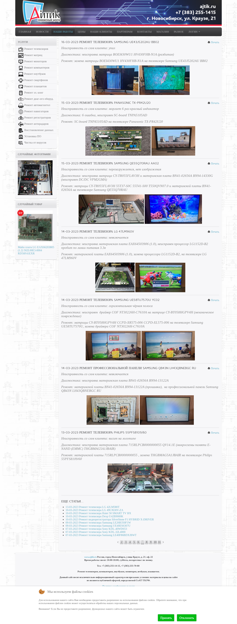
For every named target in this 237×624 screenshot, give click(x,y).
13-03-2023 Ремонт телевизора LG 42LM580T (93, 506)
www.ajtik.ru (90, 557)
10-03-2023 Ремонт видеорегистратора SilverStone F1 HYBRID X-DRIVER (110, 519)
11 (159, 542)
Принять (166, 617)
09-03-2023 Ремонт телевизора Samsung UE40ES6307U (98, 525)
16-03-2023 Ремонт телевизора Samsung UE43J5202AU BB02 (110, 42)
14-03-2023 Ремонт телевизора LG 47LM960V (97, 231)
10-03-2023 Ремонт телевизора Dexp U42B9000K (94, 516)
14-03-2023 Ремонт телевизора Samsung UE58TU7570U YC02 (110, 300)
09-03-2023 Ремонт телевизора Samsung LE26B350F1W (98, 522)
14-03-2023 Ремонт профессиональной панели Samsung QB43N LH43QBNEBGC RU (128, 368)
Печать (214, 42)
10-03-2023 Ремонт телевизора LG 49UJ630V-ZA (94, 510)
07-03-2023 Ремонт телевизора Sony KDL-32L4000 (95, 531)
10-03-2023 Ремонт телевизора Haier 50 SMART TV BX (98, 513)
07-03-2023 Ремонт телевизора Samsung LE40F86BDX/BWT (101, 535)
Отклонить (186, 617)
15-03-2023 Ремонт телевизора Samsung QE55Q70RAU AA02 (110, 163)
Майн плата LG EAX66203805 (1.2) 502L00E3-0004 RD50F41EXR (36, 250)
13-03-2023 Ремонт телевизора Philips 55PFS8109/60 (104, 432)
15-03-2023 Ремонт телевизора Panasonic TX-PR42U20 (106, 102)
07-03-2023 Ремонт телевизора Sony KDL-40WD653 (96, 528)
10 (155, 542)
